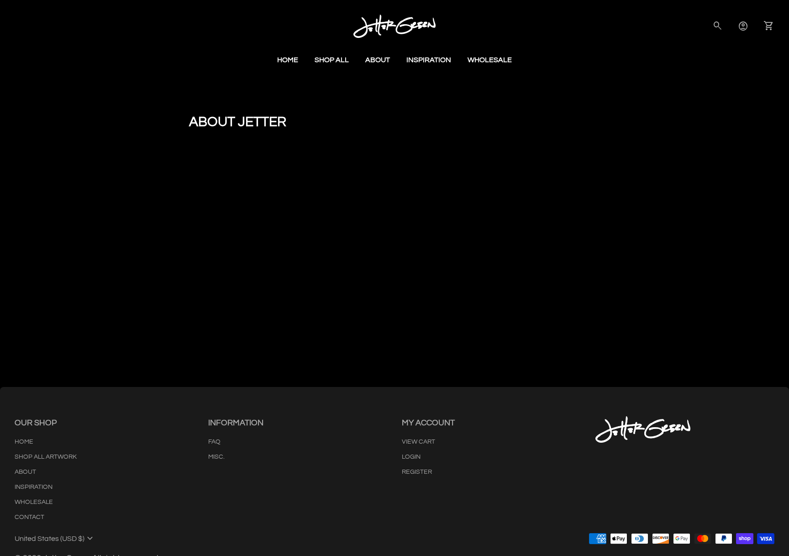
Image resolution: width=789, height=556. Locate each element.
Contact (29, 517)
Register (417, 472)
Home (287, 60)
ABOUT (25, 472)
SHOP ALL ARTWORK (46, 457)
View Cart (418, 442)
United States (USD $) (55, 538)
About (377, 60)
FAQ (214, 442)
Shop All (332, 60)
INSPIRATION (34, 487)
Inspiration (428, 60)
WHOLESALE (34, 502)
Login (411, 457)
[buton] (55, 538)
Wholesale (490, 60)
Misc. (216, 457)
